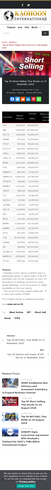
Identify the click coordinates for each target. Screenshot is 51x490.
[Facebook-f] (22, 5)
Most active (16, 312)
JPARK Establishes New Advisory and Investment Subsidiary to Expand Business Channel (25, 387)
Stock (7, 318)
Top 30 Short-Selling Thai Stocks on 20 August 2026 (33, 405)
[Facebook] (12, 99)
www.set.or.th (15, 304)
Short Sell (40, 312)
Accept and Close (26, 486)
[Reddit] (23, 99)
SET (29, 312)
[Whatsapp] (38, 99)
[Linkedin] (28, 99)
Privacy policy (27, 481)
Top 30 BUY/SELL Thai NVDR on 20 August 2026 (34, 420)
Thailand (20, 92)
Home (4, 42)
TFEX (17, 318)
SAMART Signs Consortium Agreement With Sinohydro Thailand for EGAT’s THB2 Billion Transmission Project (25, 438)
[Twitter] (28, 5)
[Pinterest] (33, 99)
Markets (13, 42)
